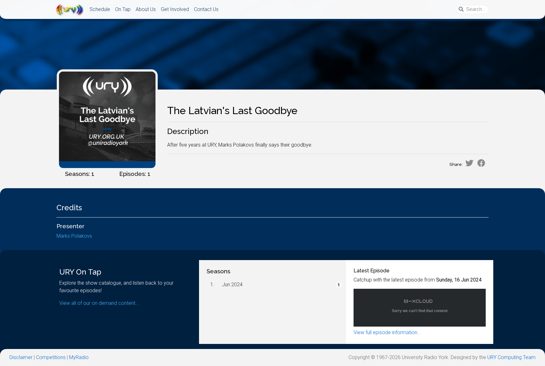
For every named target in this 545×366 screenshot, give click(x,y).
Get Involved (175, 9)
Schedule (100, 9)
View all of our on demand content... (99, 303)
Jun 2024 (232, 285)
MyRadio (79, 357)
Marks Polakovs (74, 236)
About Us (146, 9)
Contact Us (206, 9)
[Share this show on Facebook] (481, 163)
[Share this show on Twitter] (469, 163)
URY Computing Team (511, 357)
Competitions (51, 357)
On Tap (123, 9)
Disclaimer (20, 357)
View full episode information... (387, 332)
